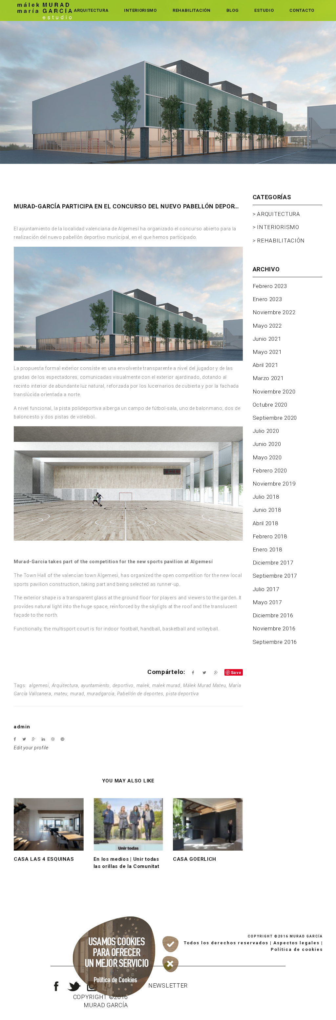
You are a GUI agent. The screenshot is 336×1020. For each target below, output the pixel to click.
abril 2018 (265, 523)
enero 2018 (267, 549)
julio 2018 (266, 496)
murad (77, 693)
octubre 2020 (270, 404)
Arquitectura (91, 10)
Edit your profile (31, 747)
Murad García (306, 936)
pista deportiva (182, 693)
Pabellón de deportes (140, 693)
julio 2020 (266, 431)
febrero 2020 (270, 470)
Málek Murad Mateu (204, 685)
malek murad (166, 685)
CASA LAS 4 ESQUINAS (44, 859)
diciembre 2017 (273, 562)
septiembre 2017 (275, 575)
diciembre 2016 (273, 615)
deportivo (123, 685)
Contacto (301, 10)
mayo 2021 (267, 352)
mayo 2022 (267, 325)
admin (22, 727)
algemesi (39, 685)
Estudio (264, 10)
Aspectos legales (296, 942)
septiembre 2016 (275, 642)
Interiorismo (140, 10)
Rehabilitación (192, 10)
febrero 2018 (270, 536)
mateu (61, 693)
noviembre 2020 (274, 391)
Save (236, 672)
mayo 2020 (267, 457)
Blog (232, 10)
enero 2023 (267, 299)
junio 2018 (267, 510)
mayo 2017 (267, 602)
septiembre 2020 (275, 417)
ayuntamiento (95, 685)
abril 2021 (265, 365)
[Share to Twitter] (204, 673)
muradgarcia (101, 693)
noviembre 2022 (274, 312)
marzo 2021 (268, 378)
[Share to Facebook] (193, 673)
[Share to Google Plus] (216, 673)
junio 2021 (267, 339)
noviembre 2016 (274, 628)
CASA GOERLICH (194, 859)
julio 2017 (266, 589)
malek (143, 685)
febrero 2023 (270, 286)
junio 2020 (267, 444)
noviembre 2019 (274, 483)
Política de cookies (297, 949)
